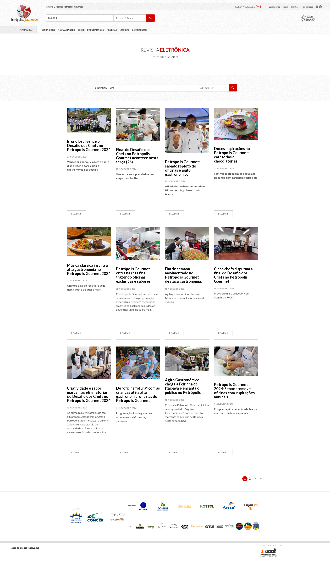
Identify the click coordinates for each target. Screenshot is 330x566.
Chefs (81, 29)
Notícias (124, 29)
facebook (317, 6)
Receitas (112, 29)
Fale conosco (307, 6)
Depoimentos (139, 29)
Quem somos (274, 6)
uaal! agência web (269, 552)
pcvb (308, 18)
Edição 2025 (48, 29)
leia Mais (76, 214)
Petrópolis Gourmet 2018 (24, 13)
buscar (150, 18)
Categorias (26, 30)
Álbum (285, 6)
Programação (95, 29)
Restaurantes (66, 29)
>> (261, 478)
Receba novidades (244, 6)
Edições (294, 6)
